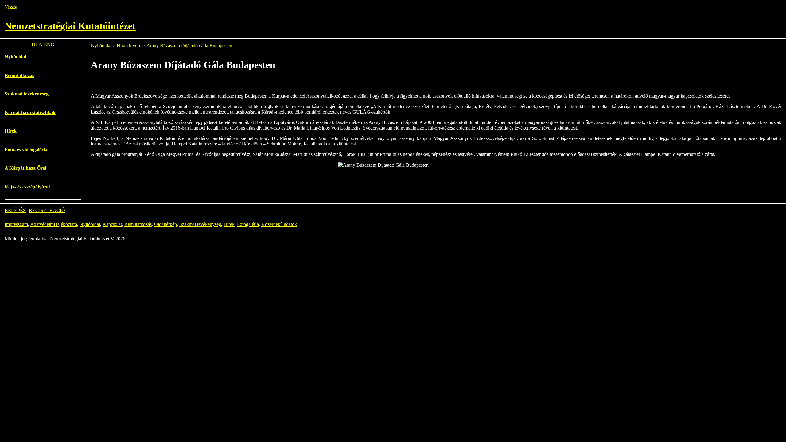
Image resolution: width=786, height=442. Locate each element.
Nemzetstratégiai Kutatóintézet (70, 25)
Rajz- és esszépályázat (27, 186)
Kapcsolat (112, 224)
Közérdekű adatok (279, 224)
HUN (37, 44)
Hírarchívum (129, 45)
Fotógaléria (248, 224)
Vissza (11, 7)
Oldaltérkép (165, 224)
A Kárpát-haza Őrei (25, 168)
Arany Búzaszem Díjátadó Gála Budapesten (189, 45)
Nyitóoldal (15, 56)
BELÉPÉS (15, 210)
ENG (49, 44)
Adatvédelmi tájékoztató (53, 224)
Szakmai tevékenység (27, 93)
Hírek (11, 131)
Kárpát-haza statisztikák (30, 112)
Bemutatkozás (19, 75)
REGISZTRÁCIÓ (47, 210)
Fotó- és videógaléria (26, 149)
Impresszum (16, 224)
